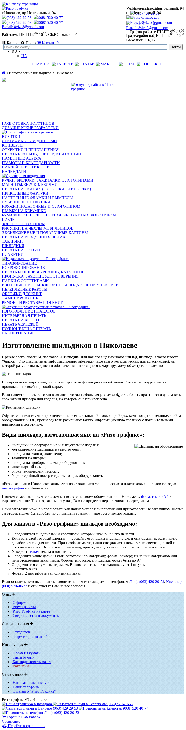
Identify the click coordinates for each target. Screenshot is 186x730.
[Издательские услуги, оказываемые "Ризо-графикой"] (35, 259)
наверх (34, 717)
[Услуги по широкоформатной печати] (46, 307)
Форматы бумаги (26, 653)
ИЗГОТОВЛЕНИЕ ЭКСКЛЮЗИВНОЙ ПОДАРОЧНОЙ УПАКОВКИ (60, 285)
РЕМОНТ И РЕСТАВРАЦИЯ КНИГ (32, 302)
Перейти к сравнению (26, 726)
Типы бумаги (23, 657)
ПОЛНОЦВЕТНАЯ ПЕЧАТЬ (26, 329)
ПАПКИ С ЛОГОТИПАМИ (25, 281)
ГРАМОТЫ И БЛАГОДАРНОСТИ (31, 163)
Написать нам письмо (30, 682)
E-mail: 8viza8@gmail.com (151, 22)
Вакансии (20, 666)
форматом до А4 (154, 496)
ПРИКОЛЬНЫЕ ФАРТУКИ (25, 193)
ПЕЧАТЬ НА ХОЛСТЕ (21, 320)
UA (24, 56)
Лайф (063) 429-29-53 (146, 582)
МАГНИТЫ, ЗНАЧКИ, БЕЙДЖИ (30, 184)
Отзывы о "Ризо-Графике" (34, 691)
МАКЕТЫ (109, 64)
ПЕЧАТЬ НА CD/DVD (21, 250)
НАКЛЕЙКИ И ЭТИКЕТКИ (26, 167)
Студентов (21, 632)
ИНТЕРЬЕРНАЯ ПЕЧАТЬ (24, 316)
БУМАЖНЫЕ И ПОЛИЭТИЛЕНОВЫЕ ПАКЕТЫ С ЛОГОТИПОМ (59, 215)
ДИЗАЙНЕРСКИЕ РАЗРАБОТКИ (30, 128)
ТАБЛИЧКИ (12, 241)
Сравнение (11, 721)
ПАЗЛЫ (9, 219)
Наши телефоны (25, 687)
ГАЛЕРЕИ (65, 64)
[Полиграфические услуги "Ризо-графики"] (27, 132)
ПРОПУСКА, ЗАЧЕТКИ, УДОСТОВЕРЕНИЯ (40, 276)
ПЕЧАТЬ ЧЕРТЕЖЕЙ (20, 324)
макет (34, 551)
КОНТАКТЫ (152, 64)
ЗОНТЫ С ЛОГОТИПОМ (23, 224)
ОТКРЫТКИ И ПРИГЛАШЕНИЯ (30, 150)
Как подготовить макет (31, 662)
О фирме (19, 602)
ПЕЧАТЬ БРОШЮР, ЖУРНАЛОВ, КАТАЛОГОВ (43, 272)
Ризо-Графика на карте (31, 611)
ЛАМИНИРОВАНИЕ (20, 298)
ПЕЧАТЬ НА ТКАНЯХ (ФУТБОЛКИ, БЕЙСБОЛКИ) (46, 189)
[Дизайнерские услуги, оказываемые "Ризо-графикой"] (93, 102)
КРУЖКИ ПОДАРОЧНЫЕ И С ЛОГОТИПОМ (41, 206)
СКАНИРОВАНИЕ (18, 333)
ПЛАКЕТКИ (12, 254)
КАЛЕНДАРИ (14, 171)
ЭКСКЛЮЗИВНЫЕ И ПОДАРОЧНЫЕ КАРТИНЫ (45, 233)
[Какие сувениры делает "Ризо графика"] (23, 176)
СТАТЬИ (87, 64)
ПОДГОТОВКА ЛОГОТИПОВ (28, 123)
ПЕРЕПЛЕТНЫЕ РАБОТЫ (24, 289)
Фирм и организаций (30, 636)
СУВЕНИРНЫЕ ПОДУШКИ (26, 202)
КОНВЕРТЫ (12, 145)
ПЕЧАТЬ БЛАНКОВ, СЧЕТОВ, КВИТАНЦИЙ (41, 154)
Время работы (24, 607)
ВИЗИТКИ (11, 136)
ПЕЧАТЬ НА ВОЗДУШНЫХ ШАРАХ (34, 237)
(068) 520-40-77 (147, 18)
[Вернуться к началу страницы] (20, 4)
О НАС (130, 64)
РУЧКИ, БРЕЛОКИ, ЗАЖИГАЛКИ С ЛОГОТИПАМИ (47, 180)
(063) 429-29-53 (147, 13)
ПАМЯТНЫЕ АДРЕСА (21, 158)
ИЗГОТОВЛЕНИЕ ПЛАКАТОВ (29, 311)
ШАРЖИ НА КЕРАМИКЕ (24, 211)
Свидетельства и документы (36, 616)
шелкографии (13, 488)
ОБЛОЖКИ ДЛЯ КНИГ (22, 294)
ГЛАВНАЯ (41, 64)
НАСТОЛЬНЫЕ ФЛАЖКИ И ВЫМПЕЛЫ (37, 198)
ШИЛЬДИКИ (13, 246)
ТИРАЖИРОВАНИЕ (19, 263)
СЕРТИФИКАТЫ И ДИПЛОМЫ (29, 141)
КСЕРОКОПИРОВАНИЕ (23, 267)
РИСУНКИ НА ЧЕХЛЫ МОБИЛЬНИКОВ (38, 228)
